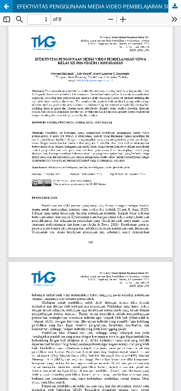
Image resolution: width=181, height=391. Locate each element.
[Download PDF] (174, 6)
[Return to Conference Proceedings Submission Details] (6, 6)
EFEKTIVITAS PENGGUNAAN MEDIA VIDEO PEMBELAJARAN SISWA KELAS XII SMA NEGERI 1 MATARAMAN (99, 6)
